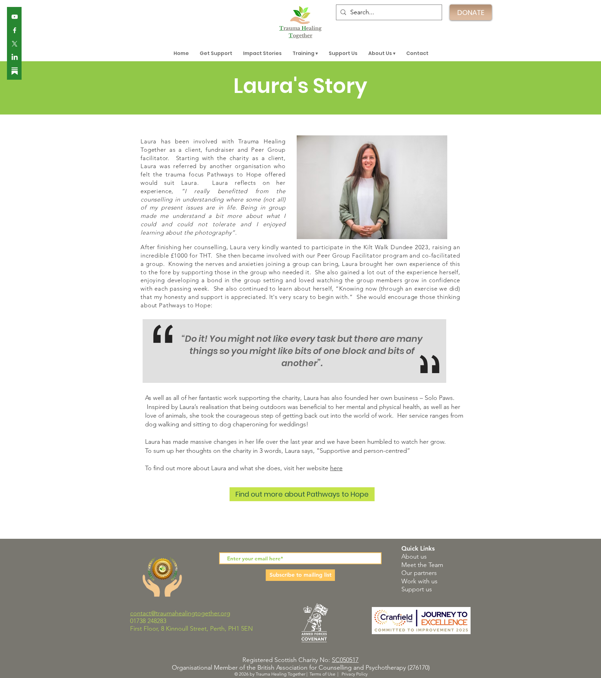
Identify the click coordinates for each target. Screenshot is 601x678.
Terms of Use (322, 674)
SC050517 (345, 660)
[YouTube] (14, 17)
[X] (14, 44)
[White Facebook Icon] (14, 30)
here (336, 468)
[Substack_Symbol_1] (14, 71)
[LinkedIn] (14, 57)
